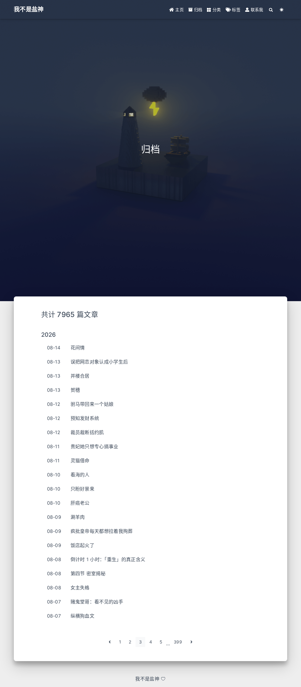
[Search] (271, 9)
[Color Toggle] (281, 9)
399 (178, 641)
